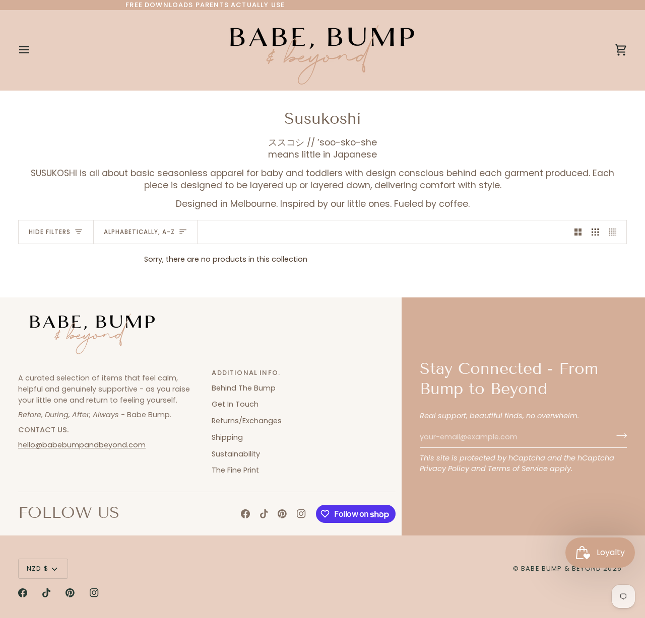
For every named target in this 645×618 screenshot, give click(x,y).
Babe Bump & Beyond (561, 568)
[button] (110, 370)
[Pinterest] (282, 513)
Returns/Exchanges (247, 421)
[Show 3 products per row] (595, 232)
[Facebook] (245, 513)
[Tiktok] (264, 513)
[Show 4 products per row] (615, 232)
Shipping (227, 437)
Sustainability (236, 454)
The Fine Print (235, 470)
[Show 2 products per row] (578, 232)
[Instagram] (301, 513)
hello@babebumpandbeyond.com (82, 445)
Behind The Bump (244, 388)
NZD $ (37, 568)
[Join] (618, 436)
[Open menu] (33, 50)
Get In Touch (235, 404)
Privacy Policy (444, 469)
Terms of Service (518, 469)
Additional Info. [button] (246, 372)
